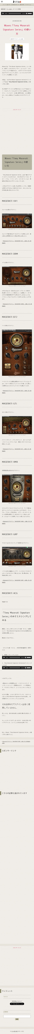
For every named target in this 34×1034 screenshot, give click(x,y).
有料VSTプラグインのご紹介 (17, 39)
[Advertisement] (17, 129)
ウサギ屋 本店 (14, 1031)
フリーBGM (9, 9)
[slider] (30, 13)
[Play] (3, 13)
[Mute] (26, 13)
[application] (17, 13)
